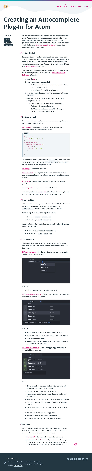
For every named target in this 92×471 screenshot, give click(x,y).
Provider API (31, 437)
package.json (26, 127)
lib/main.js (26, 169)
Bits (79, 6)
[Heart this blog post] (75, 444)
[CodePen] (75, 459)
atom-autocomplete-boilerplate (45, 45)
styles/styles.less (28, 188)
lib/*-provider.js (27, 173)
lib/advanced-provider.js (30, 348)
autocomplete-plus (32, 66)
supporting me (18, 466)
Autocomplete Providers (35, 440)
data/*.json (26, 181)
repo (34, 79)
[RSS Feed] (87, 459)
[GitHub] (71, 459)
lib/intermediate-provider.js (31, 294)
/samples (43, 192)
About (86, 6)
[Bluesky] (68, 459)
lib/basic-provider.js (29, 252)
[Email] (83, 459)
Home (59, 6)
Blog (65, 6)
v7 (11, 459)
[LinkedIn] (79, 459)
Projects (72, 6)
